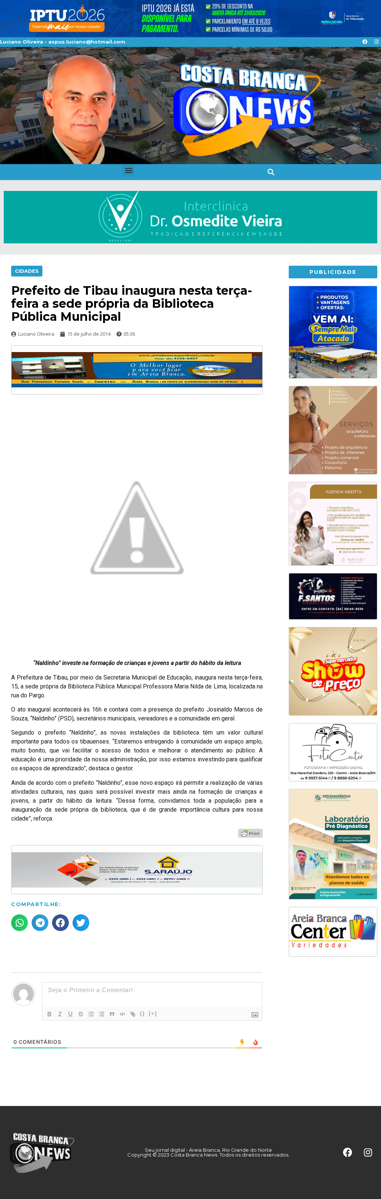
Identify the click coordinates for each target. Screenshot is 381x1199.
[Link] (133, 1014)
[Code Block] (122, 1014)
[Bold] (49, 1014)
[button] (128, 170)
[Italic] (60, 1014)
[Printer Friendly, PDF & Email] (250, 833)
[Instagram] (376, 42)
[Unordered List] (101, 1014)
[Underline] (70, 1014)
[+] (153, 1013)
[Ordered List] (91, 1014)
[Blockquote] (112, 1014)
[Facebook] (364, 42)
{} (142, 1013)
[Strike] (81, 1014)
